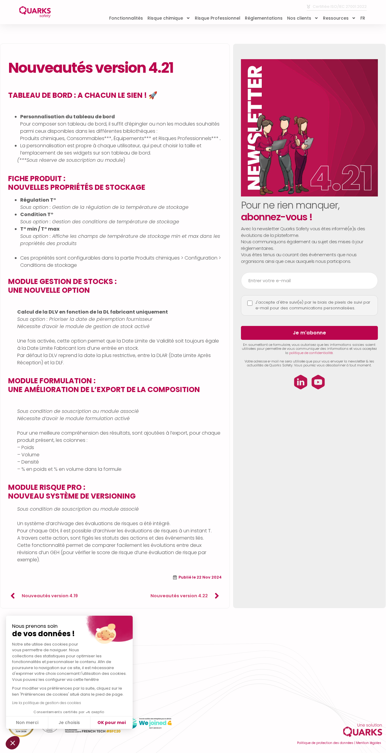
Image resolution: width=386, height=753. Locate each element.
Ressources (336, 18)
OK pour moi (111, 722)
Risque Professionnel (217, 18)
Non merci (27, 722)
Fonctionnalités (126, 18)
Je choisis (69, 722)
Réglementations (264, 18)
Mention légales (368, 743)
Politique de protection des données (325, 743)
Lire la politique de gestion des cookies (46, 702)
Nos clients (299, 18)
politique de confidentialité (311, 352)
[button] (12, 742)
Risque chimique (165, 18)
